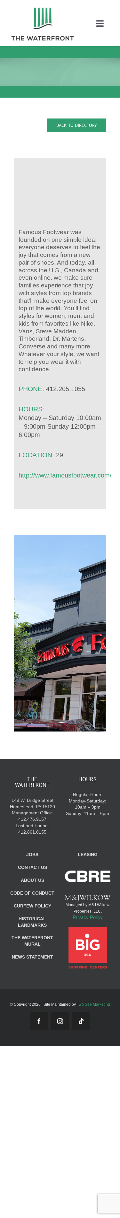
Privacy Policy (88, 917)
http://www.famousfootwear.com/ (65, 475)
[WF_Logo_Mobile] (43, 9)
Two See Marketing (93, 1004)
